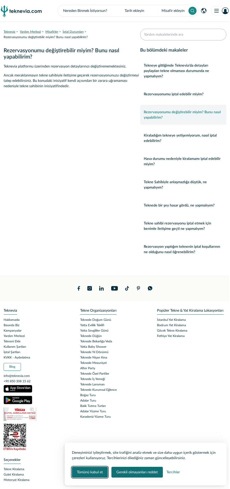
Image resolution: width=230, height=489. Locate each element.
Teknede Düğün (91, 336)
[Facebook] (78, 288)
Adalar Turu (88, 400)
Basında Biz (11, 325)
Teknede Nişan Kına (93, 357)
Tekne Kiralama (14, 469)
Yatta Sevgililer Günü (94, 330)
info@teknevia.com (17, 376)
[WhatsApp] (150, 288)
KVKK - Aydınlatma (17, 357)
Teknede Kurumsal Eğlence (98, 389)
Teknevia (9, 31)
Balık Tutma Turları (93, 406)
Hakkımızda (12, 320)
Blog (12, 366)
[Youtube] (114, 288)
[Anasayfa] (21, 10)
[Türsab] (38, 414)
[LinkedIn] (101, 288)
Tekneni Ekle (12, 341)
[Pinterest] (138, 288)
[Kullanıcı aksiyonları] (220, 10)
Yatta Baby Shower (93, 346)
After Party (87, 368)
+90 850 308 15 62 (17, 381)
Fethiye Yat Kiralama (171, 336)
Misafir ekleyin (173, 11)
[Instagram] (89, 288)
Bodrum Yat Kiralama (171, 325)
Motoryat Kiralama (16, 480)
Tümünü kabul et (90, 472)
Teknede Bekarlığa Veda (96, 341)
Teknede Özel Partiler (94, 373)
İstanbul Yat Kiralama (171, 320)
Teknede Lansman (92, 384)
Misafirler (51, 31)
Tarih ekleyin (134, 11)
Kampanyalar (13, 330)
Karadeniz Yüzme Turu (95, 416)
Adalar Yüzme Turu (93, 411)
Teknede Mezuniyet (93, 363)
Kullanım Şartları (15, 346)
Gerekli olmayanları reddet (137, 472)
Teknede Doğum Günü (95, 320)
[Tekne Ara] (192, 11)
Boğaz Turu (88, 395)
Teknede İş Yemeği (92, 379)
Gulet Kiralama (14, 474)
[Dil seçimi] (203, 10)
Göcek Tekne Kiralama (172, 330)
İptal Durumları (73, 31)
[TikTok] (127, 288)
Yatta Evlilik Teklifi (92, 325)
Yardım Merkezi (30, 31)
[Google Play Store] (18, 400)
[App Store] (18, 389)
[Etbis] (38, 437)
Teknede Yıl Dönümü (94, 352)
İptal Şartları (12, 352)
